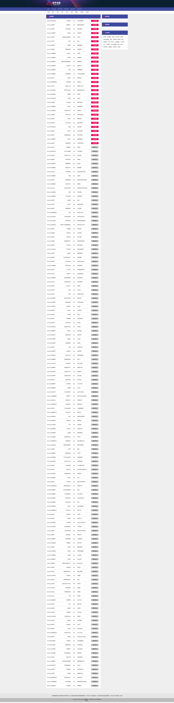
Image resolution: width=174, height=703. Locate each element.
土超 (53, 171)
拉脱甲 (54, 498)
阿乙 (53, 657)
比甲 (53, 77)
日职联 (81, 12)
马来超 (54, 424)
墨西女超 (54, 632)
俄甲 (53, 29)
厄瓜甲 (54, 371)
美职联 (87, 12)
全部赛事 (79, 9)
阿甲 (53, 257)
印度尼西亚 (117, 41)
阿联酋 (119, 39)
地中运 (54, 400)
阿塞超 (54, 428)
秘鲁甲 (54, 330)
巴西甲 (54, 298)
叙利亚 (121, 36)
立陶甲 (54, 473)
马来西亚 (108, 44)
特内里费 (105, 46)
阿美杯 (54, 416)
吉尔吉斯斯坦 (114, 44)
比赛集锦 (110, 46)
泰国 (118, 44)
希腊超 (54, 196)
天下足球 (122, 41)
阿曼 (121, 44)
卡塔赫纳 (109, 36)
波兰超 (54, 20)
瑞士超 (54, 98)
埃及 (122, 39)
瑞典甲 (54, 33)
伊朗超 (54, 457)
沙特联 (54, 526)
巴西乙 (54, 334)
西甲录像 (66, 9)
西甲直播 (60, 9)
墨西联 (54, 359)
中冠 (53, 408)
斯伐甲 (54, 461)
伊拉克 (112, 41)
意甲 (58, 12)
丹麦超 (54, 94)
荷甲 (53, 118)
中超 (72, 12)
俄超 (53, 114)
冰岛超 (54, 216)
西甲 (53, 143)
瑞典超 (54, 106)
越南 (111, 39)
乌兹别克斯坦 (106, 39)
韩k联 (76, 12)
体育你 (104, 36)
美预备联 (54, 396)
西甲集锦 (73, 9)
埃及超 (54, 224)
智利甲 (54, 163)
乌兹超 (54, 90)
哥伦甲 (54, 363)
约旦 (104, 44)
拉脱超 (54, 685)
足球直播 (53, 9)
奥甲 (53, 135)
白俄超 (54, 445)
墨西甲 (54, 383)
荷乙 (53, 571)
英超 (48, 12)
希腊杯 (54, 453)
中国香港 (115, 39)
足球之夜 (117, 36)
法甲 (62, 12)
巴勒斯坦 (105, 41)
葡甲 (53, 24)
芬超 (53, 122)
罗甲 (53, 37)
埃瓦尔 (113, 36)
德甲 (53, 12)
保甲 (53, 179)
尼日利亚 (115, 46)
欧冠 (67, 12)
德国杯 (54, 53)
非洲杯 (119, 46)
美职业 (54, 326)
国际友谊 (54, 404)
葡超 (53, 102)
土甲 (53, 86)
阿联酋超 (54, 82)
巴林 (109, 41)
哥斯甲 (54, 375)
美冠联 (54, 653)
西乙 (53, 130)
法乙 (53, 595)
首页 (48, 9)
